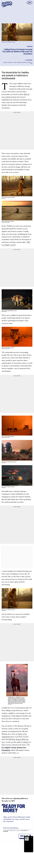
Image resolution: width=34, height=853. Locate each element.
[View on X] (17, 557)
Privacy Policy (5, 831)
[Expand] (26, 837)
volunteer (26, 742)
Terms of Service (24, 830)
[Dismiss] (31, 837)
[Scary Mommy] (7, 4)
